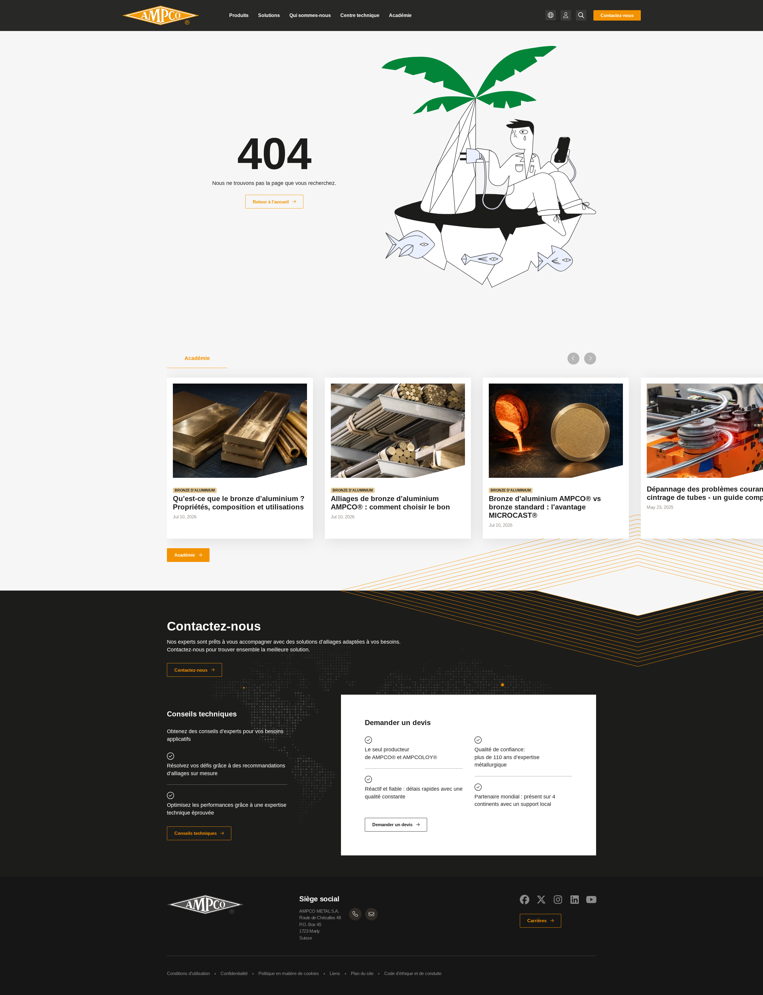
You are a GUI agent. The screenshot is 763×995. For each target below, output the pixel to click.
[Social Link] (524, 899)
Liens (335, 973)
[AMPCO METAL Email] (371, 914)
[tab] (197, 358)
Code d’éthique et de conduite (412, 973)
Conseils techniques (195, 833)
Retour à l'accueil (271, 201)
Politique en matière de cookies (288, 973)
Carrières (537, 920)
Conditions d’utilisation (188, 973)
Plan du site (362, 973)
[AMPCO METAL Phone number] (355, 914)
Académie (184, 554)
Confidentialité (234, 973)
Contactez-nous (617, 15)
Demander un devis (392, 824)
